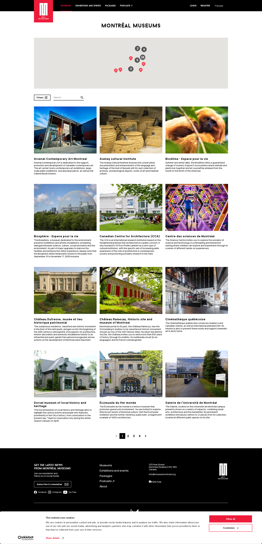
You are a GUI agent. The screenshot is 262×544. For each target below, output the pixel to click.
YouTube (72, 492)
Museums (66, 5)
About (103, 486)
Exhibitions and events (88, 5)
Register (205, 5)
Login (193, 5)
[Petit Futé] (155, 482)
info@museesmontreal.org (162, 474)
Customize (229, 528)
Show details (53, 538)
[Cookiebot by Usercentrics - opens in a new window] (25, 538)
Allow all (230, 519)
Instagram (57, 492)
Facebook (42, 492)
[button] (142, 57)
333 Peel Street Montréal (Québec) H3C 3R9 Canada (163, 467)
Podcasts (126, 5)
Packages (110, 5)
